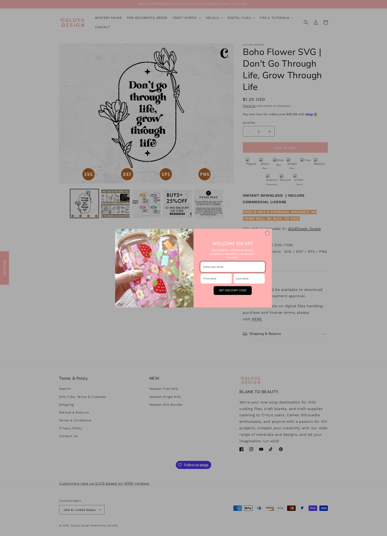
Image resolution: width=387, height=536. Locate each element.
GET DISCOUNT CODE (232, 290)
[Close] (267, 233)
